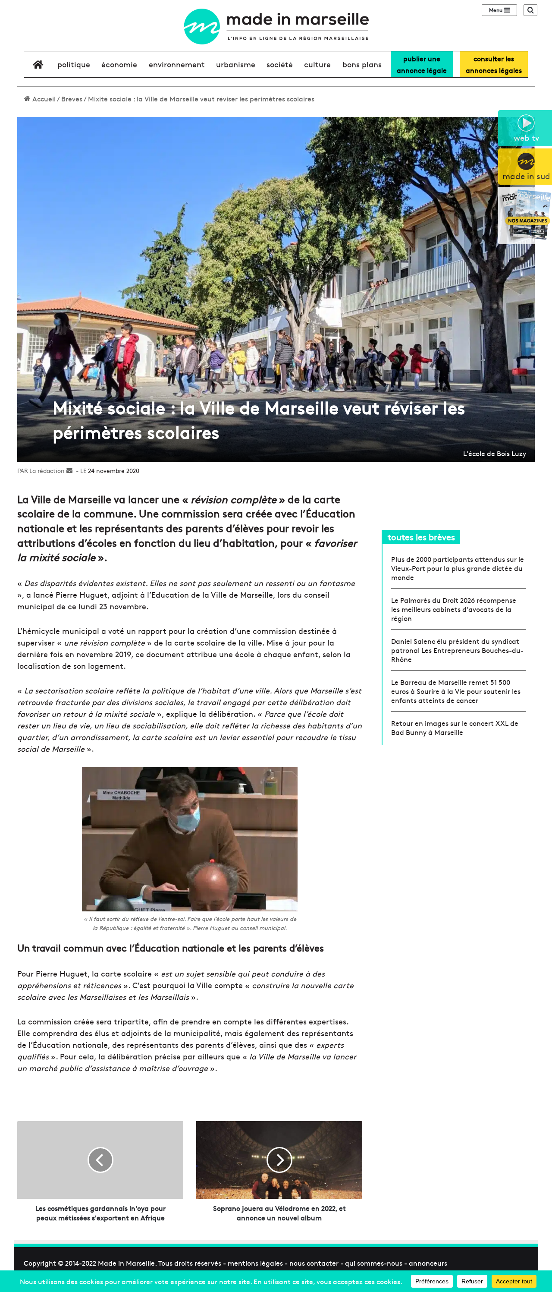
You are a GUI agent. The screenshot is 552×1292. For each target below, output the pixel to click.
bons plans (362, 64)
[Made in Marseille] (276, 26)
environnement (177, 64)
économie (119, 64)
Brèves (71, 98)
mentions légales (255, 1262)
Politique (73, 64)
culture (317, 64)
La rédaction (47, 470)
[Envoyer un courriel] (69, 470)
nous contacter (314, 1262)
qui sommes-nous (373, 1262)
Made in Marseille (126, 1262)
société (280, 64)
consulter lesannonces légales (494, 64)
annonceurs (428, 1262)
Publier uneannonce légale (422, 64)
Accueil (43, 98)
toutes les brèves (421, 536)
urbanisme (235, 64)
